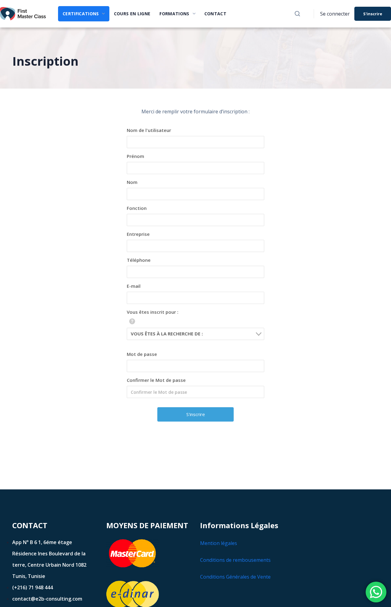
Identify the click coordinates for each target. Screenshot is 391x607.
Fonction (137, 208)
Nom (132, 182)
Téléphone (139, 260)
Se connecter (335, 13)
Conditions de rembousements (235, 560)
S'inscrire (372, 13)
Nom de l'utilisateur (149, 130)
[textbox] (197, 333)
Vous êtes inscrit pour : (152, 312)
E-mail (134, 286)
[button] (297, 14)
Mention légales (218, 543)
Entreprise (138, 234)
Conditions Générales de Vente (235, 576)
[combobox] (195, 334)
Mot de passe (142, 354)
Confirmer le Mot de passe (156, 380)
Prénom (135, 156)
